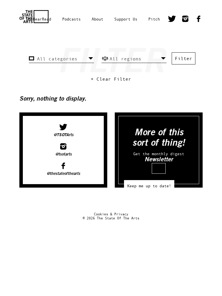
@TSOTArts (63, 135)
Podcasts (71, 18)
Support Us (125, 18)
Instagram (185, 20)
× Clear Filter (111, 79)
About (97, 18)
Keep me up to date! (149, 185)
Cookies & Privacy (111, 214)
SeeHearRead (38, 18)
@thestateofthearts (63, 174)
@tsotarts (63, 154)
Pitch (154, 18)
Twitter (172, 20)
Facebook (199, 20)
